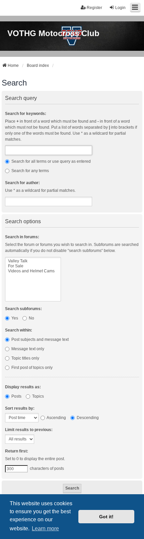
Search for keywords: (25, 113)
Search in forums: (22, 237)
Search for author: (22, 182)
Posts (15, 396)
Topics (37, 396)
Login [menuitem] (120, 7)
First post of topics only (31, 367)
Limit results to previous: (29, 429)
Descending (87, 417)
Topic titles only (24, 358)
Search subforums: (23, 308)
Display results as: (23, 387)
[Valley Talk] (33, 261)
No (31, 318)
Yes (14, 318)
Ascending (56, 417)
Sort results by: (19, 408)
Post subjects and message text (39, 339)
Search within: (18, 330)
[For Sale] (33, 266)
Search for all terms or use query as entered (50, 161)
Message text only (27, 349)
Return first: (16, 451)
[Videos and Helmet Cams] (33, 271)
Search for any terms (29, 170)
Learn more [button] (45, 528)
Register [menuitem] (94, 7)
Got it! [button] (106, 516)
